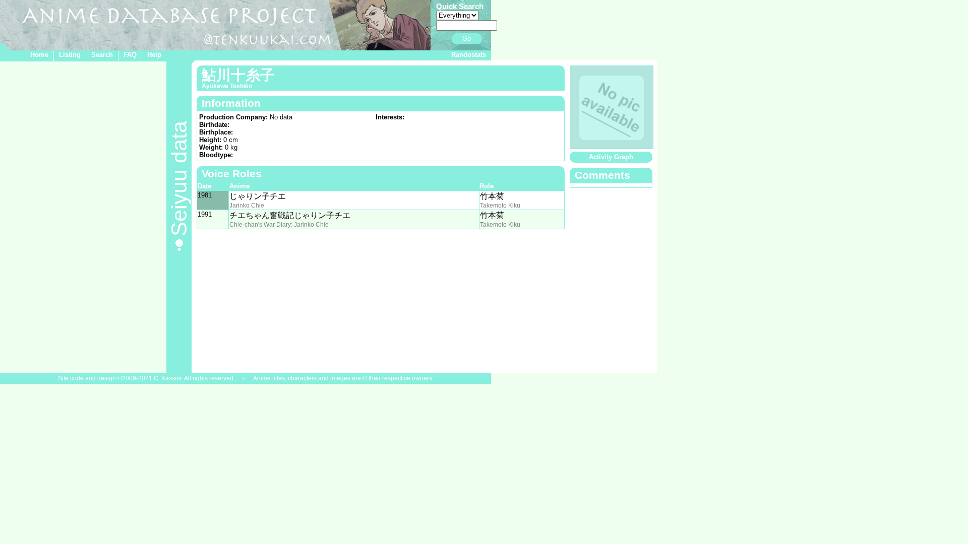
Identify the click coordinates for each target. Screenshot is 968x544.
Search (102, 54)
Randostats (468, 54)
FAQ (130, 54)
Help (154, 54)
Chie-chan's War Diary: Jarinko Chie (279, 224)
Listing (70, 54)
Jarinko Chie (246, 205)
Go (466, 38)
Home (39, 54)
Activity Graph (611, 157)
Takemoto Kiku (500, 205)
